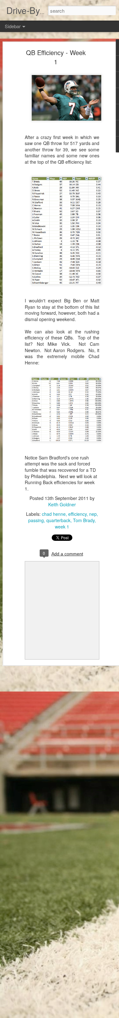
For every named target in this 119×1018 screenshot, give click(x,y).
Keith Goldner (62, 504)
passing (36, 520)
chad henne (54, 514)
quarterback (58, 520)
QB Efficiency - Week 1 (56, 57)
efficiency (77, 514)
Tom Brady (84, 520)
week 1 (62, 526)
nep (93, 514)
